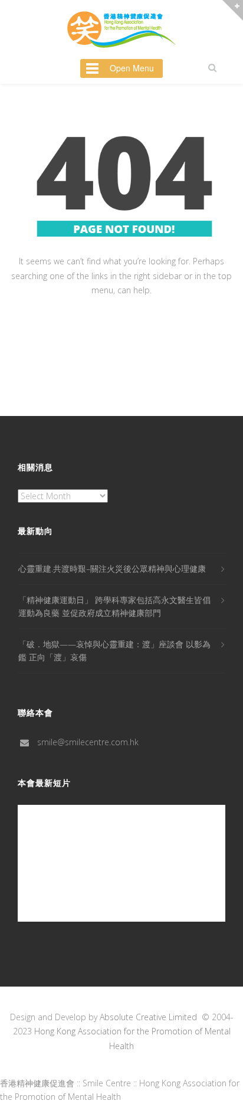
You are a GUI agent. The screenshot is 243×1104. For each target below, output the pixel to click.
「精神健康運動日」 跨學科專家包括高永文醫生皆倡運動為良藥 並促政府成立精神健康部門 (114, 606)
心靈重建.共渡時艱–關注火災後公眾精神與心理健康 (112, 568)
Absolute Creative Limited (148, 1017)
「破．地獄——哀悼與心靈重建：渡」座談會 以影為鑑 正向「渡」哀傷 (114, 650)
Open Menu (132, 68)
